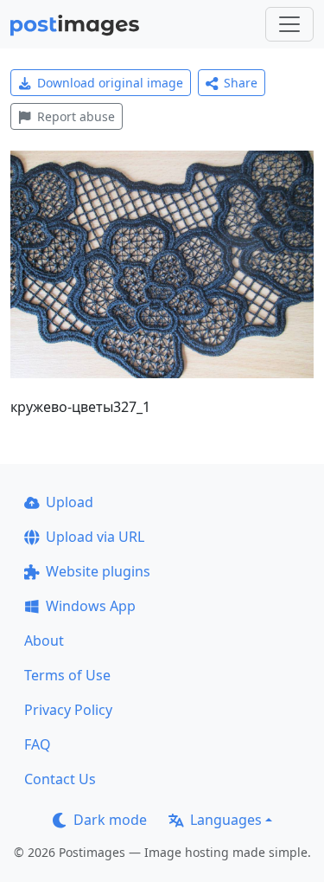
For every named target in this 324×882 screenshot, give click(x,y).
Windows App (91, 605)
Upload (69, 502)
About (44, 640)
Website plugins (98, 571)
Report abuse (76, 116)
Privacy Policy (68, 709)
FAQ (37, 744)
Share (240, 82)
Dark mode (110, 819)
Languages (226, 819)
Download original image (110, 82)
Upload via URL (95, 536)
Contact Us (60, 779)
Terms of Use (67, 675)
